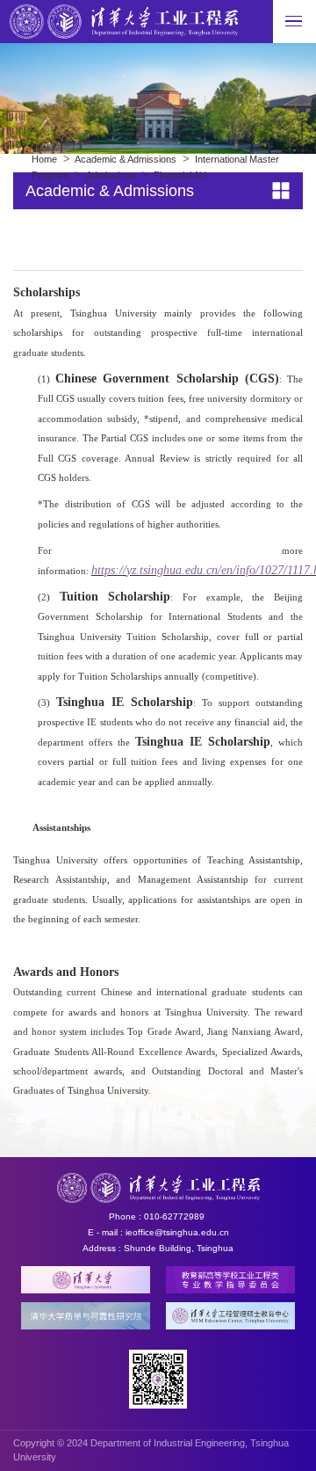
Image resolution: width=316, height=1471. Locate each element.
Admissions (110, 175)
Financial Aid (180, 175)
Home (44, 159)
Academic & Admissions (125, 159)
